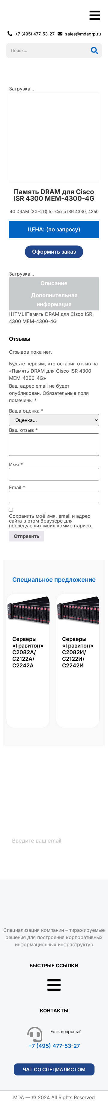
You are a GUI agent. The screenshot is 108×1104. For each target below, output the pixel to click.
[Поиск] (94, 50)
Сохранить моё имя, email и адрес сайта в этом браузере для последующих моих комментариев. (50, 521)
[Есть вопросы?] (34, 1034)
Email (17, 487)
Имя (16, 464)
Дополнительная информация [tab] (54, 299)
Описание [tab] (54, 283)
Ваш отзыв (23, 430)
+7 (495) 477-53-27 (54, 1046)
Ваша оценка (26, 410)
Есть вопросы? (65, 1031)
